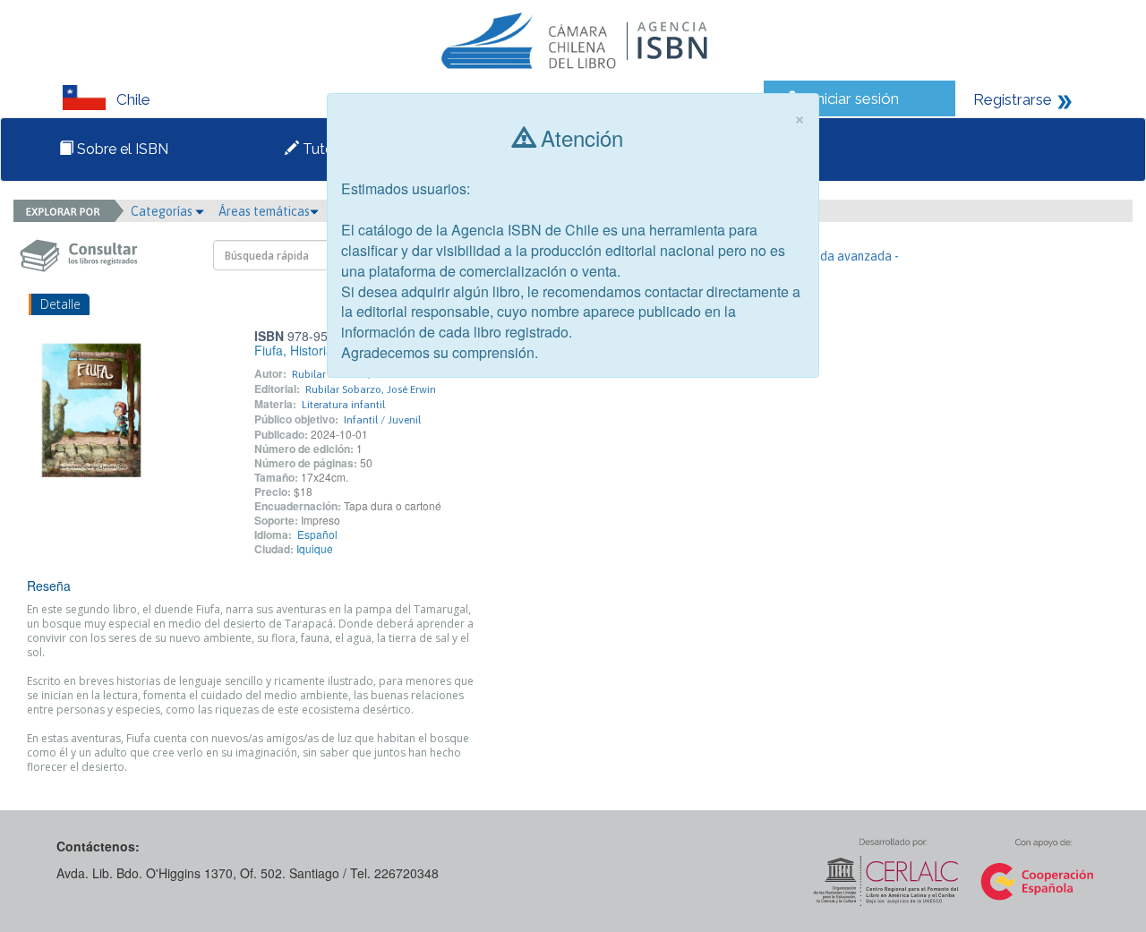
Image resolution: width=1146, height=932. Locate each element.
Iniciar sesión (855, 98)
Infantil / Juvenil (382, 420)
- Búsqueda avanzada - (836, 256)
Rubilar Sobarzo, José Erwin (370, 389)
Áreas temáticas (264, 211)
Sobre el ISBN (120, 149)
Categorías (163, 211)
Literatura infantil (343, 404)
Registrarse (1012, 99)
